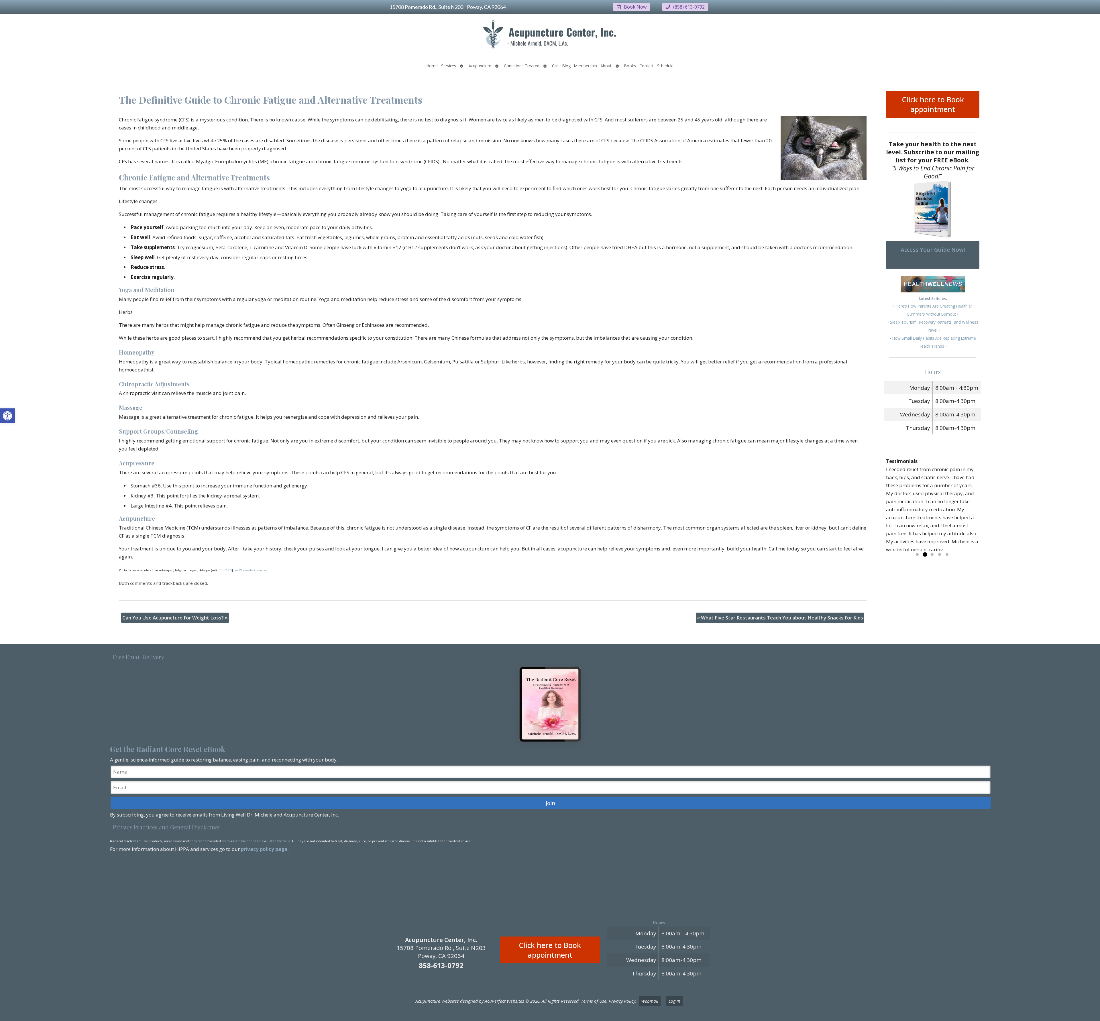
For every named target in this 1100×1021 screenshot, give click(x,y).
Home (432, 65)
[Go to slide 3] (932, 555)
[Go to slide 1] (917, 555)
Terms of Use (593, 1001)
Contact (646, 65)
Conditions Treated (521, 65)
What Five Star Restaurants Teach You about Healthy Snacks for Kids (780, 617)
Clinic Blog (561, 65)
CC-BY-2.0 (225, 570)
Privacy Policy (622, 1001)
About (606, 65)
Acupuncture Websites (437, 1001)
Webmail (649, 1001)
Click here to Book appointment (933, 104)
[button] (7, 415)
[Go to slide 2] (925, 555)
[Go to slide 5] (947, 555)
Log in (674, 1001)
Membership (585, 65)
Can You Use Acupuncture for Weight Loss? (175, 617)
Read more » (956, 549)
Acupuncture (480, 65)
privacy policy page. (265, 849)
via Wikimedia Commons (251, 570)
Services (448, 65)
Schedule (665, 65)
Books (630, 65)
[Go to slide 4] (939, 555)
